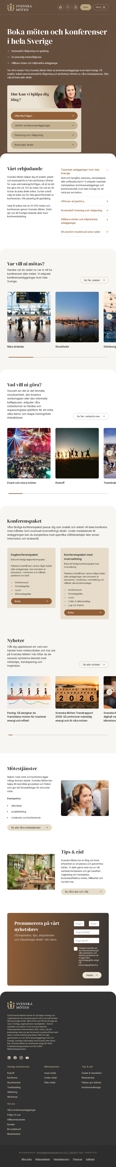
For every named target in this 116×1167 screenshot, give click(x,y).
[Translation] (61, 7)
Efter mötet (49, 1082)
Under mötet (50, 1077)
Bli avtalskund (14, 1129)
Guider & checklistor (92, 1073)
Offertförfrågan (23, 115)
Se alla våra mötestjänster (26, 827)
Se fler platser (92, 280)
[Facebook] (15, 1058)
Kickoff (10, 1073)
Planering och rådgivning (28, 135)
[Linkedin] (9, 1058)
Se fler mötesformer (88, 416)
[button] (109, 317)
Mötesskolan (88, 1077)
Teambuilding (14, 1087)
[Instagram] (21, 1058)
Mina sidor (27, 1159)
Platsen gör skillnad (91, 1082)
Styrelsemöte (13, 1082)
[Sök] (68, 7)
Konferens (12, 1077)
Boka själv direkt (23, 144)
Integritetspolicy (61, 1159)
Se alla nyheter (91, 664)
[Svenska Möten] (19, 7)
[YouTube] (27, 1058)
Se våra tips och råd (76, 891)
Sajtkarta (90, 1159)
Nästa (89, 975)
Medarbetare (13, 1134)
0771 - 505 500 (70, 1152)
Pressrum (77, 1159)
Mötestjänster (51, 1066)
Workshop (12, 1097)
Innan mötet (50, 1073)
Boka (85, 7)
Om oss (11, 1103)
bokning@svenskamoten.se (49, 1152)
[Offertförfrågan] (76, 7)
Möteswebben (42, 1159)
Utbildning (12, 1092)
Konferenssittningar (91, 1087)
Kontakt (11, 1124)
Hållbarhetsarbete (16, 1119)
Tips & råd (87, 1066)
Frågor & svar (14, 1114)
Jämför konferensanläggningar (32, 125)
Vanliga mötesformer (18, 1066)
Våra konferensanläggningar (21, 1110)
